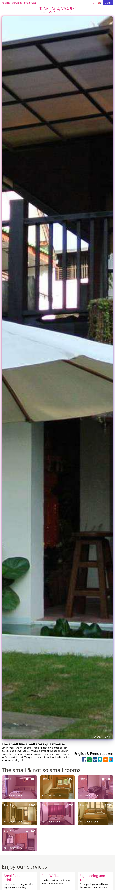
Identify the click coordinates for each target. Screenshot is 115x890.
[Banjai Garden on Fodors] (105, 759)
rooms (6, 2)
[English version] (99, 3)
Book (108, 2)
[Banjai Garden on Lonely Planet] (95, 759)
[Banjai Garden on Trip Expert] (111, 759)
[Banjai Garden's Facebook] (84, 759)
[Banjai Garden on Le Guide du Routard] (100, 759)
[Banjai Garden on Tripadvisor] (89, 759)
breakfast (30, 2)
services (17, 2)
